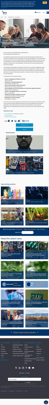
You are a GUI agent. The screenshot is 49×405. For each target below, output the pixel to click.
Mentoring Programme (18, 351)
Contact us (38, 351)
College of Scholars (17, 349)
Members (38, 12)
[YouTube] (33, 368)
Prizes (25, 363)
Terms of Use (11, 391)
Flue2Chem (3, 351)
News (5, 17)
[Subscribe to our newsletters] (4, 284)
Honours (26, 349)
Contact (28, 373)
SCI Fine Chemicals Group (10, 116)
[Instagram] (23, 368)
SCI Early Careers (8, 115)
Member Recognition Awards (29, 352)
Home (2, 17)
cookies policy (4, 7)
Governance (39, 349)
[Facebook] (26, 368)
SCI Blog (3, 349)
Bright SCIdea (16, 347)
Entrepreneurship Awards (30, 358)
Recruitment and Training (18, 353)
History (37, 347)
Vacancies (38, 353)
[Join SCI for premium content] (29, 284)
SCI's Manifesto (4, 353)
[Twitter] (16, 368)
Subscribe (21, 373)
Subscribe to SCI (24, 125)
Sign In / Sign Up (40, 357)
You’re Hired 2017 (8, 113)
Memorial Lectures (28, 347)
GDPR (26, 391)
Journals (3, 347)
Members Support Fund (18, 355)
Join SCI (24, 129)
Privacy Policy (19, 391)
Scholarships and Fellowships (28, 356)
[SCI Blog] (29, 368)
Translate (28, 382)
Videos (2, 355)
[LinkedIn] (19, 368)
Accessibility (4, 391)
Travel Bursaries (28, 360)
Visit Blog (27, 120)
